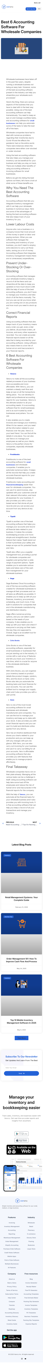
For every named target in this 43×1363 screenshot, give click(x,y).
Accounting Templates (31, 1294)
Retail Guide (12, 1320)
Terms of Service (11, 1290)
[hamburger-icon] (39, 8)
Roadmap (12, 1309)
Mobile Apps (12, 1256)
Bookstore (31, 1245)
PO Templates (31, 1313)
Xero (12, 700)
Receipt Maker (31, 1286)
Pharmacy (31, 1230)
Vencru (13, 374)
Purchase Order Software (12, 1249)
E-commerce (31, 1234)
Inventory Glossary (12, 1316)
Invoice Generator (31, 1283)
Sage (12, 578)
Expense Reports (31, 1324)
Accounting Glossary (12, 1313)
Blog (31, 1279)
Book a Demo (12, 1283)
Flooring (31, 1241)
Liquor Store (31, 1249)
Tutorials (12, 1305)
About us (12, 1279)
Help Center (12, 1298)
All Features (12, 1267)
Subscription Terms (11, 1294)
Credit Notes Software (11, 1252)
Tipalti (12, 516)
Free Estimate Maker (31, 1298)
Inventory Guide (12, 1324)
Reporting (12, 1234)
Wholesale (31, 1223)
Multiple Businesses (12, 1264)
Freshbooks (15, 454)
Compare (12, 1301)
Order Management (11, 1241)
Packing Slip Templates (31, 1320)
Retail (31, 1226)
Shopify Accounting (11, 1245)
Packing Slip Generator (31, 1301)
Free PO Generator (31, 1290)
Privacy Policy (12, 1286)
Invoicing (12, 1223)
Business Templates (31, 1316)
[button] (21, 1038)
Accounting (12, 1230)
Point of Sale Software (11, 1260)
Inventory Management (12, 1226)
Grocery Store (31, 1237)
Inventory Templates (31, 1309)
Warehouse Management (12, 1237)
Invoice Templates (31, 1305)
